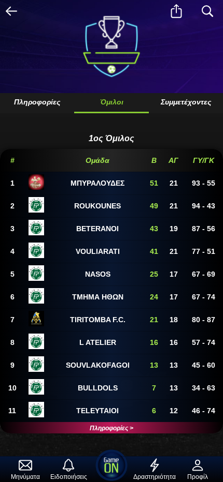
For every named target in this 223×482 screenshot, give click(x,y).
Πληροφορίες (37, 102)
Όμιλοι (111, 102)
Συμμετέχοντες (186, 102)
